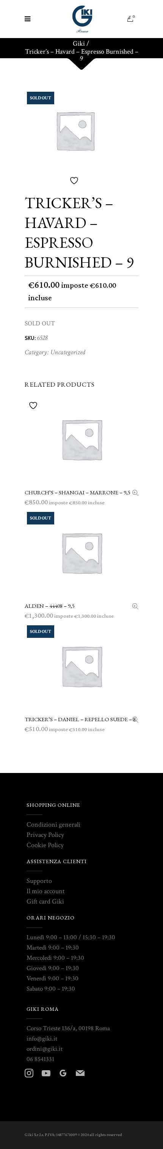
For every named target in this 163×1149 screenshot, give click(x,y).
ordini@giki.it (45, 1049)
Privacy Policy (45, 834)
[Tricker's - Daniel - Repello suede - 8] (135, 721)
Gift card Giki (45, 901)
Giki (79, 43)
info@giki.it (42, 1038)
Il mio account (46, 891)
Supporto (39, 880)
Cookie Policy (45, 845)
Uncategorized (67, 352)
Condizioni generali (53, 824)
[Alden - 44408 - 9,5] (135, 607)
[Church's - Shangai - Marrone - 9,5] (135, 494)
